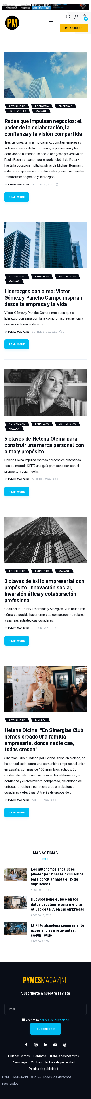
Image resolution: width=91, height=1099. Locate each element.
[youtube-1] (55, 1045)
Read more (17, 196)
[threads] (64, 1045)
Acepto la (47, 1020)
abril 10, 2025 (40, 800)
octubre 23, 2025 (42, 184)
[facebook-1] (26, 1045)
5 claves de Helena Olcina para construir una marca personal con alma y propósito (44, 445)
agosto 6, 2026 (40, 941)
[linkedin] (45, 1045)
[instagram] (36, 1045)
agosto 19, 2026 (41, 890)
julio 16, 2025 (40, 628)
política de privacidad (54, 1020)
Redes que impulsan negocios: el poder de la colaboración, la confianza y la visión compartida (43, 127)
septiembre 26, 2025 (44, 331)
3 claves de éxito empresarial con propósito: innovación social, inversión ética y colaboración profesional (44, 590)
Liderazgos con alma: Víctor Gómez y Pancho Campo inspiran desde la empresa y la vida (43, 297)
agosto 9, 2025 (41, 479)
